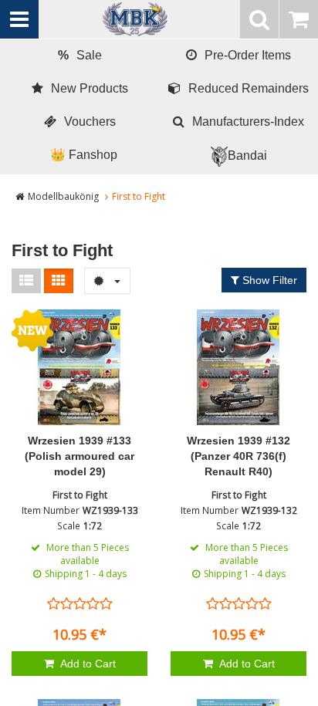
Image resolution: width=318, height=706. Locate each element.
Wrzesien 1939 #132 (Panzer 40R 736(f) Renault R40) (238, 456)
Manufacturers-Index (248, 121)
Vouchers (90, 121)
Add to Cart (87, 663)
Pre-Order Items (248, 55)
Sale (80, 55)
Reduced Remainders (248, 88)
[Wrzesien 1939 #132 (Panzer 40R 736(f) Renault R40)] (238, 367)
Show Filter (268, 280)
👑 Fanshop (83, 154)
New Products (89, 88)
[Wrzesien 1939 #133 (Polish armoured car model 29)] (79, 367)
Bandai (247, 155)
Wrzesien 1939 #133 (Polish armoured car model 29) (79, 456)
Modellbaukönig (63, 196)
